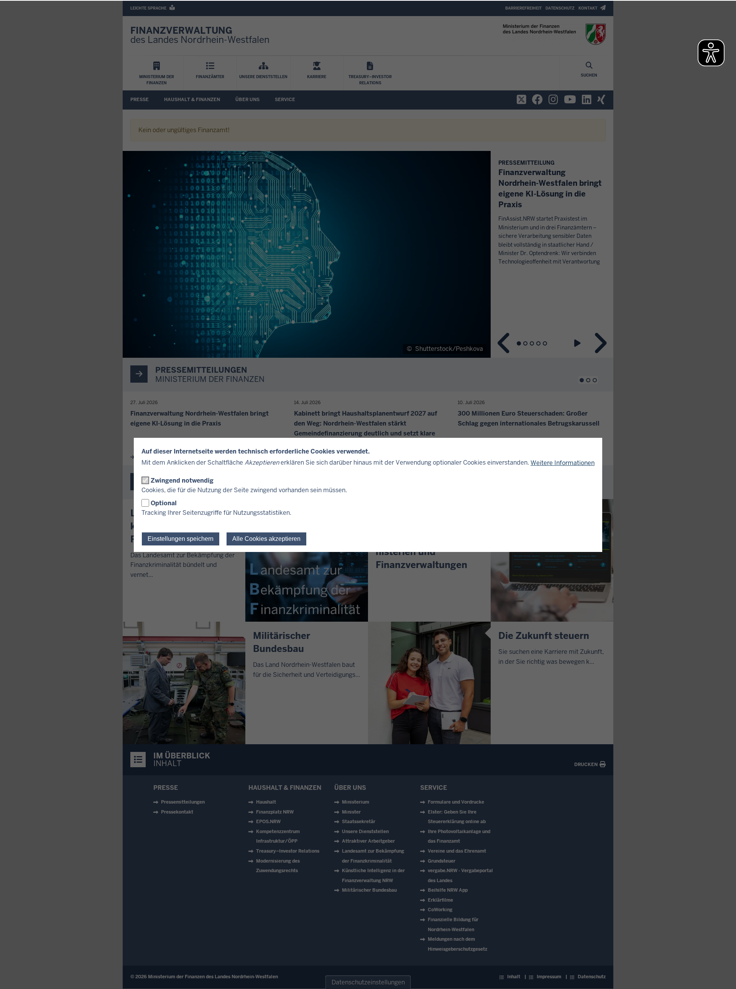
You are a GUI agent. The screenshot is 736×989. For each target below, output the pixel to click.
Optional (164, 503)
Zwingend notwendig (182, 480)
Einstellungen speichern (181, 538)
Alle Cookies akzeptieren (266, 538)
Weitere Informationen (563, 463)
